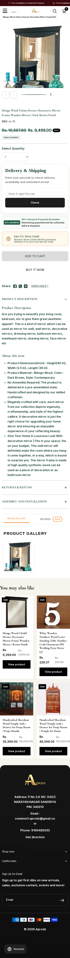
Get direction (35, 837)
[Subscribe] (62, 900)
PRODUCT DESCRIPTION (20, 299)
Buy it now (35, 270)
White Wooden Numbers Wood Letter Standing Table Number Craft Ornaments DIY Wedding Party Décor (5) (53, 642)
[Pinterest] (25, 285)
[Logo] (42, 11)
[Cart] (64, 11)
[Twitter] (20, 285)
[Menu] (5, 11)
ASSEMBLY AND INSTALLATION (24, 501)
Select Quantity (13, 148)
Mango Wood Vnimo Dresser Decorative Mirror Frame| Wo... (30, 17)
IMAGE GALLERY (16, 518)
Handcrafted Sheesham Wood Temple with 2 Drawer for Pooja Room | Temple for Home (53, 725)
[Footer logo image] (35, 781)
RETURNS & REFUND (17, 487)
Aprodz (41, 929)
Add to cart (35, 256)
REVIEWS (50, 519)
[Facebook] (15, 285)
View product (16, 664)
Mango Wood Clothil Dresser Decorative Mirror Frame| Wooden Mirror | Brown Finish (16, 638)
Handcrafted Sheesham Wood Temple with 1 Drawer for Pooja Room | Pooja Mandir (16, 725)
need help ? (39, 286)
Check (35, 202)
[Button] (55, 11)
